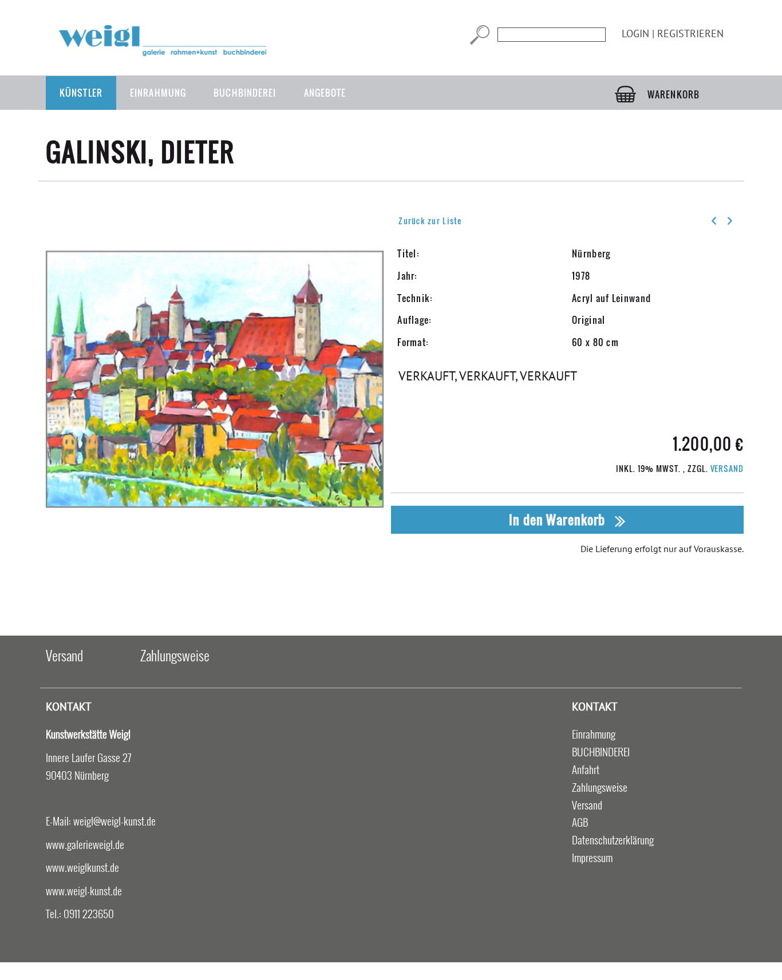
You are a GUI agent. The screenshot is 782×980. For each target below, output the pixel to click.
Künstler (81, 93)
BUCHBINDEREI (245, 93)
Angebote (325, 93)
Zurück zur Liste (429, 221)
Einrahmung (158, 93)
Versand (727, 468)
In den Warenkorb (558, 519)
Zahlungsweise (175, 655)
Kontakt (69, 706)
